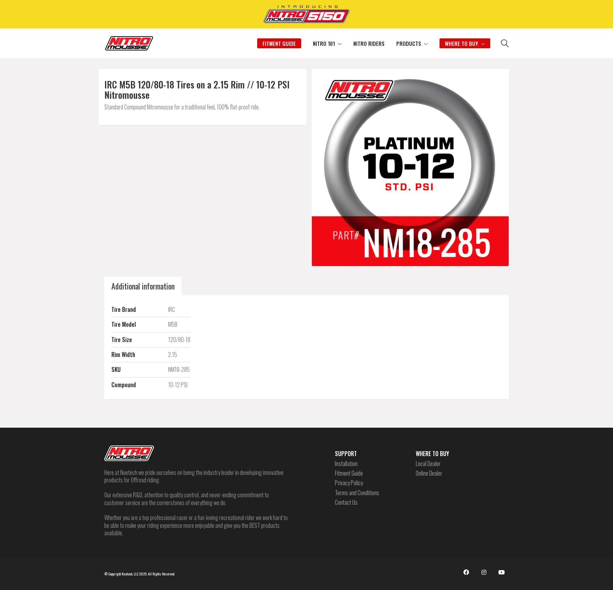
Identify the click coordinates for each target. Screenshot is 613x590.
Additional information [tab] (143, 286)
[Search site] (505, 44)
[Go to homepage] (129, 43)
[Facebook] (466, 572)
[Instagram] (484, 572)
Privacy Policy (349, 483)
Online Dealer (429, 473)
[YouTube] (502, 572)
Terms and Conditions (357, 493)
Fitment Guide (349, 473)
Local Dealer (428, 463)
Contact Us (346, 502)
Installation (346, 463)
